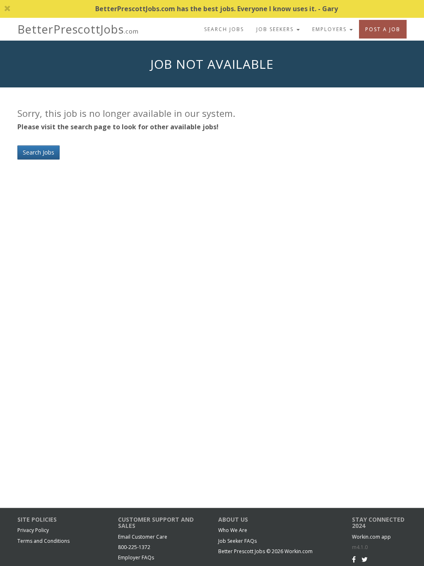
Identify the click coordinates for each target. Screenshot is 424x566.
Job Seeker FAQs (237, 540)
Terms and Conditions (43, 540)
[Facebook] (354, 559)
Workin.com (298, 551)
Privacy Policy (33, 530)
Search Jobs (224, 29)
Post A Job (382, 29)
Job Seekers (276, 29)
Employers (330, 29)
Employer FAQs (136, 557)
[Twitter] (364, 559)
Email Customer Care (142, 536)
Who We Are (232, 530)
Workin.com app (371, 536)
